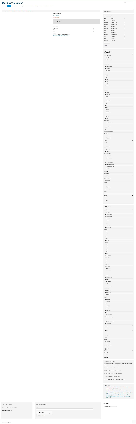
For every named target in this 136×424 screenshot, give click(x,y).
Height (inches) (55, 28)
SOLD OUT (113, 40)
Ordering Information (14, 5)
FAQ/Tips (36, 5)
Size (54, 20)
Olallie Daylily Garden (8, 422)
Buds (54, 29)
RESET (106, 45)
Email (37, 407)
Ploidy (54, 31)
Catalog (9, 5)
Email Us (51, 5)
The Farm (41, 5)
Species (32, 5)
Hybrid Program (21, 5)
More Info (43, 415)
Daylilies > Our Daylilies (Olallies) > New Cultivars (61, 35)
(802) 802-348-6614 (8, 409)
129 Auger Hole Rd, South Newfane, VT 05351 (9, 407)
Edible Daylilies (46, 5)
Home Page (4, 5)
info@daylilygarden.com (8, 410)
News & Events (27, 5)
